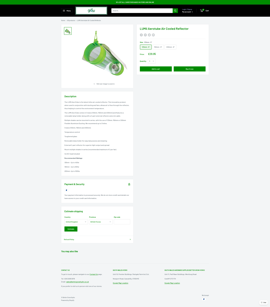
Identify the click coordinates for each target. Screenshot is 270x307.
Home (63, 20)
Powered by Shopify (67, 300)
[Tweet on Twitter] (149, 34)
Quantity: (143, 61)
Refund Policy (69, 239)
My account (186, 12)
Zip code (117, 217)
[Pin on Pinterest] (145, 34)
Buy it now (189, 69)
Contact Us (94, 274)
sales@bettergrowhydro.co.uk (77, 282)
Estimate (71, 229)
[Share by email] (153, 34)
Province (92, 217)
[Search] (175, 10)
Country (67, 217)
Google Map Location (120, 283)
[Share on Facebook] (141, 34)
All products (71, 20)
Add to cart (156, 69)
